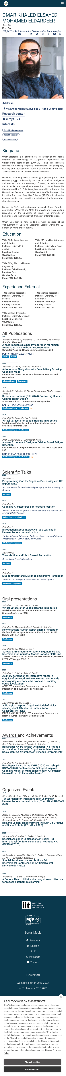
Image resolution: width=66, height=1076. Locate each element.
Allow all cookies (32, 1062)
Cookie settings (32, 1069)
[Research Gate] (48, 34)
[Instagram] (42, 34)
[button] (19, 34)
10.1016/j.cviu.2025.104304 (18, 354)
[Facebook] (25, 34)
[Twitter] (37, 34)
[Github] (60, 34)
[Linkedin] (31, 34)
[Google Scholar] (54, 34)
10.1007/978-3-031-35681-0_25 (19, 454)
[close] (61, 996)
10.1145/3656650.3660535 (17, 405)
